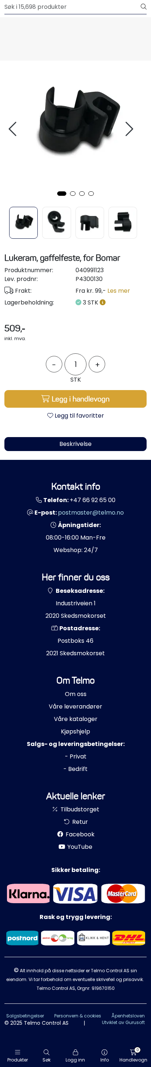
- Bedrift (75, 769)
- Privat (75, 756)
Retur (79, 822)
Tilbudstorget (79, 809)
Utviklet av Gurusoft (123, 1022)
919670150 (103, 988)
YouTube (79, 847)
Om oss (75, 694)
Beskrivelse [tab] (75, 444)
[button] (61, 193)
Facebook (79, 834)
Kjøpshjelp (75, 731)
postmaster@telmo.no (91, 512)
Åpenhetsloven (128, 1016)
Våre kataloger (75, 719)
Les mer (118, 290)
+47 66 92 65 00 (92, 500)
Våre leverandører (75, 706)
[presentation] (13, 129)
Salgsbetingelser (25, 1016)
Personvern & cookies (77, 1016)
